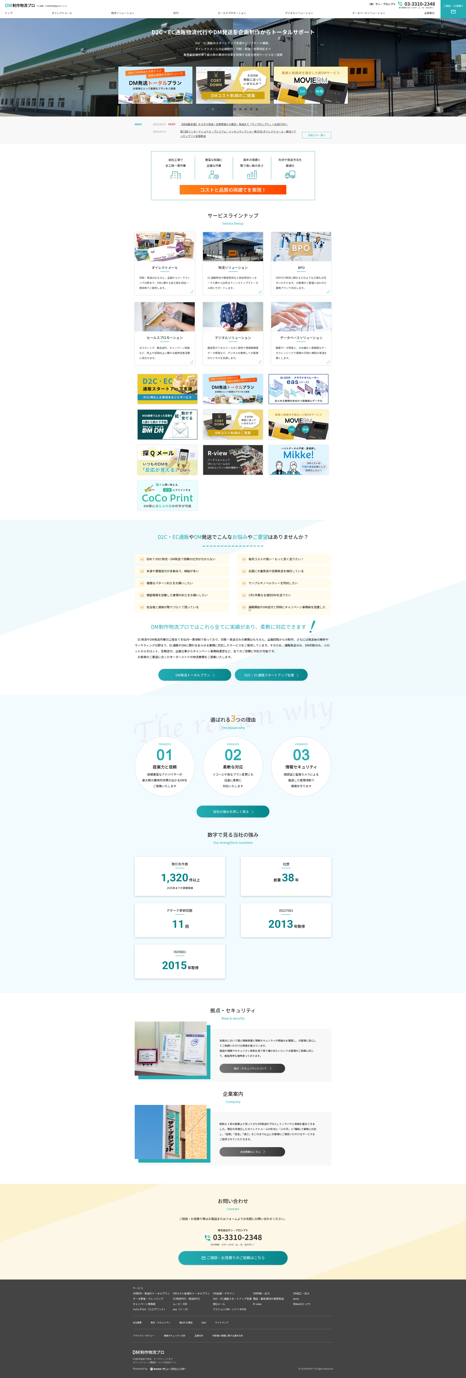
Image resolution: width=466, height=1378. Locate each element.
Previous (112, 85)
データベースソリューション (368, 13)
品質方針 (199, 1335)
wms (296, 1298)
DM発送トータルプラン (192, 675)
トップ (9, 13)
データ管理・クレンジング (148, 1298)
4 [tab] (224, 109)
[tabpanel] (155, 85)
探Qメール (219, 1304)
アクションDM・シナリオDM (229, 1309)
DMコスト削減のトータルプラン (191, 1293)
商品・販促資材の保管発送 (268, 1298)
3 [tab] (218, 109)
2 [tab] (213, 109)
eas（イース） (181, 1309)
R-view (257, 1304)
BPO (176, 13)
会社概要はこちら (250, 1152)
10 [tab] (257, 109)
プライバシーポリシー (144, 1335)
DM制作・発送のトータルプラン (151, 1293)
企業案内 (429, 13)
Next (353, 85)
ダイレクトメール (62, 13)
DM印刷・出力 (261, 1293)
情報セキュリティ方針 (174, 1335)
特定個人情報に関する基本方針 (227, 1335)
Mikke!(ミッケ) (301, 1304)
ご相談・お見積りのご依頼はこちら (233, 1257)
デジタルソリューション (299, 13)
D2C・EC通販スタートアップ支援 (269, 675)
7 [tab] (240, 109)
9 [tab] (251, 109)
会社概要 (137, 1322)
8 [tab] (246, 109)
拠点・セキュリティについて (250, 1068)
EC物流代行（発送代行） (187, 1298)
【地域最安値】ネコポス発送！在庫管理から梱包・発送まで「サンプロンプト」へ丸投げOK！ (234, 124)
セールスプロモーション (232, 13)
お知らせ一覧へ (317, 135)
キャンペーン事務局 (144, 1304)
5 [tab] (229, 109)
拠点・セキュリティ (160, 1322)
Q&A (204, 1322)
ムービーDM (180, 1304)
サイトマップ (221, 1322)
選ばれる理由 (185, 1322)
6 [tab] (235, 109)
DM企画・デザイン (224, 1293)
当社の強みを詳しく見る (231, 811)
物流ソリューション (122, 13)
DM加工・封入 (301, 1293)
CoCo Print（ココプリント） (150, 1309)
